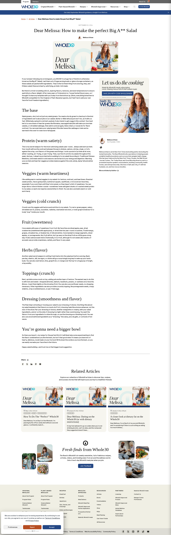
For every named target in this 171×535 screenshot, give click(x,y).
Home (23, 19)
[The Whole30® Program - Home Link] (29, 7)
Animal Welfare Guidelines (119, 509)
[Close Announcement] (168, 12)
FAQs (98, 511)
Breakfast (63, 494)
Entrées (62, 497)
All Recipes (63, 517)
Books (99, 497)
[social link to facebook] (123, 531)
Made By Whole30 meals (85, 517)
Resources (115, 7)
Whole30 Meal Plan (83, 503)
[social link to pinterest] (138, 531)
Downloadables (101, 501)
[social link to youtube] (148, 531)
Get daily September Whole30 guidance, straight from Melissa (85, 12)
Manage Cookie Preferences (138, 498)
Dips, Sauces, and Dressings (65, 505)
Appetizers (63, 501)
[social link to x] (128, 531)
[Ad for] (124, 105)
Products (81, 496)
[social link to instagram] (133, 531)
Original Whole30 (47, 7)
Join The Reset (85, 466)
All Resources (101, 522)
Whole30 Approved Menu (121, 504)
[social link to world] (101, 147)
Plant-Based (63, 513)
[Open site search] (134, 6)
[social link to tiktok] (143, 531)
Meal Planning (101, 515)
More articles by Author (108, 170)
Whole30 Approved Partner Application (84, 507)
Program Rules (26, 499)
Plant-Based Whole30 (67, 7)
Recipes (83, 7)
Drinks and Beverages (66, 510)
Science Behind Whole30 (27, 504)
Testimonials (26, 508)
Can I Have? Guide (102, 518)
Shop (126, 7)
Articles (32, 19)
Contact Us (137, 494)
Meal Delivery (82, 499)
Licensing (118, 494)
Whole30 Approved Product (121, 498)
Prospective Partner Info (84, 513)
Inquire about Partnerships (119, 514)
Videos (99, 504)
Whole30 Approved (98, 7)
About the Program (28, 496)
